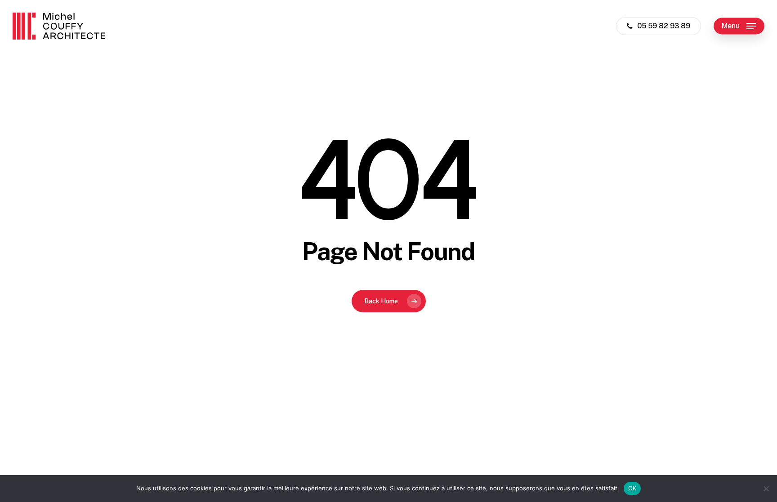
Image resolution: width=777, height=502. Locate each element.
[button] (739, 26)
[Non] (765, 488)
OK (632, 488)
